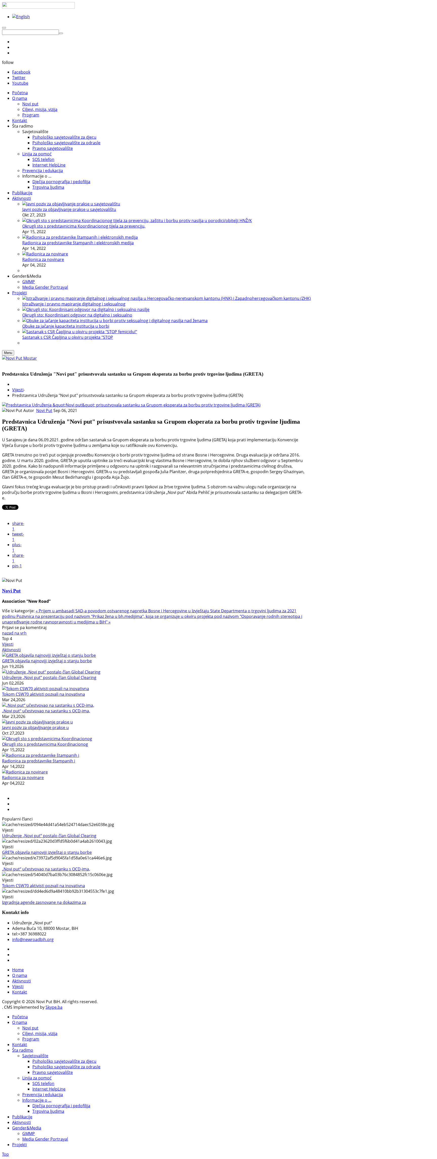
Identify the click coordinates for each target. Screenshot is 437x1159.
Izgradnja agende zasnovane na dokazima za (44, 902)
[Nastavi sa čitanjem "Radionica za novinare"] (45, 254)
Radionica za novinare (43, 259)
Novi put (30, 1028)
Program (30, 1039)
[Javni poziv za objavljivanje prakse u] (37, 722)
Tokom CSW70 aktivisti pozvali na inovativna (43, 694)
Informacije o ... (36, 1100)
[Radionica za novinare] (25, 772)
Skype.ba (54, 1007)
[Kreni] (61, 33)
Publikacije (22, 1117)
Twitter (19, 77)
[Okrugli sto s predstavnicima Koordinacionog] (47, 738)
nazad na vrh (14, 633)
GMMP (28, 1133)
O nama (19, 975)
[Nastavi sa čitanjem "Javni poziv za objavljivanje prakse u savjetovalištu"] (71, 204)
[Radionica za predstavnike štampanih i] (40, 755)
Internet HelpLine (48, 1089)
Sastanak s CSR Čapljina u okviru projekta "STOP (67, 337)
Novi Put (44, 410)
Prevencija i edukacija (42, 1094)
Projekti (19, 1144)
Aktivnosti (11, 650)
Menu (8, 353)
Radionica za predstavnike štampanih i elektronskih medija (78, 243)
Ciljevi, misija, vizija (39, 1033)
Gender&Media (26, 1128)
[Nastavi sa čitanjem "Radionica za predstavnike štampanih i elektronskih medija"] (80, 237)
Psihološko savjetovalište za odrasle (66, 1067)
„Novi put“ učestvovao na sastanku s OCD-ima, (46, 711)
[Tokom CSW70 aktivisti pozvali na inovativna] (45, 688)
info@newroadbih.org (33, 939)
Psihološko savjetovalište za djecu (64, 1061)
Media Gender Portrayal (45, 1139)
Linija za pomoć (37, 1078)
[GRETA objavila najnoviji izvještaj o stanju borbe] (49, 655)
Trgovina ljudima (48, 1111)
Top (5, 1154)
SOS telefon (43, 1083)
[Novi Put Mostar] (19, 358)
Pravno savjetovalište (52, 1072)
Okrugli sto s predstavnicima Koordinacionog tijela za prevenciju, (83, 226)
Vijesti (18, 390)
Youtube (20, 83)
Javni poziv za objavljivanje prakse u (35, 727)
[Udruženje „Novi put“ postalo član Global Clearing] (51, 672)
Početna (20, 1017)
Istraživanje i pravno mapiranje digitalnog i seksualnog (73, 304)
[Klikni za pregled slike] (131, 405)
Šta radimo (22, 1050)
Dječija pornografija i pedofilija (61, 1105)
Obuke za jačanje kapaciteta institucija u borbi (65, 326)
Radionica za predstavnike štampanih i (38, 761)
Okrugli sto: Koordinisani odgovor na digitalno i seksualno (77, 315)
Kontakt (19, 992)
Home (18, 970)
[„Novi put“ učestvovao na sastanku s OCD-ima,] (48, 705)
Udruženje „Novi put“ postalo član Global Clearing (49, 677)
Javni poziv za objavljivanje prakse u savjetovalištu (69, 209)
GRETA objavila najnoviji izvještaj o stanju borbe (47, 661)
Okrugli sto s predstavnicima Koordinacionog (45, 744)
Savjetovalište (35, 1055)
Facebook (21, 72)
